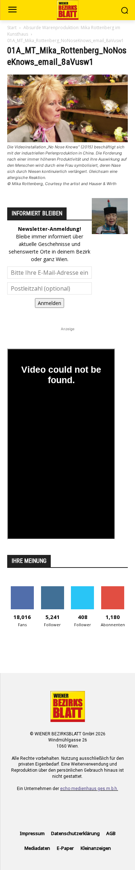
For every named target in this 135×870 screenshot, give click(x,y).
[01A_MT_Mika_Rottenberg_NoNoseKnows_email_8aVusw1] (67, 140)
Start (12, 27)
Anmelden (49, 303)
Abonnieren (112, 589)
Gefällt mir (22, 589)
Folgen (52, 589)
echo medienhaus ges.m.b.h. (89, 788)
